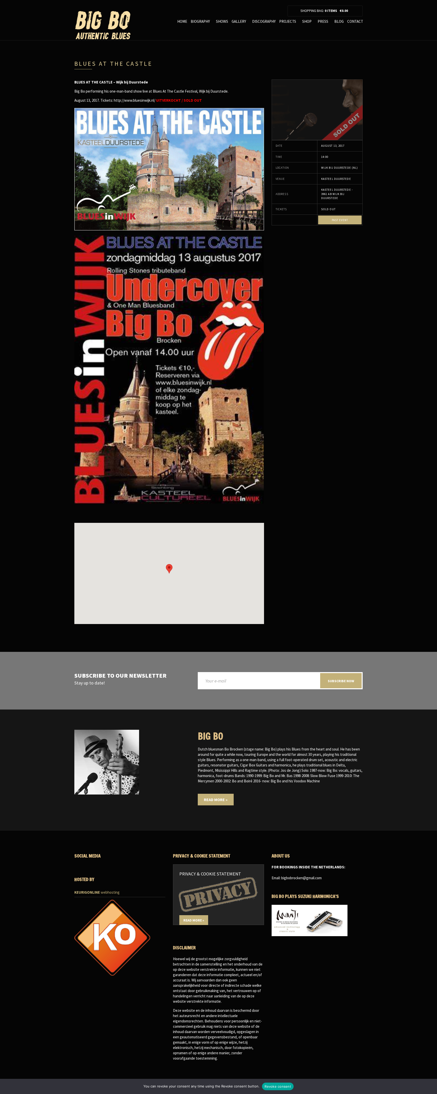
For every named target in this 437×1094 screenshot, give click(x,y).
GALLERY (239, 21)
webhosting (97, 892)
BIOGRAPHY (200, 21)
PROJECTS (287, 21)
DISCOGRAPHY (264, 21)
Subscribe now (341, 681)
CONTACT (355, 21)
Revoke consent (278, 1086)
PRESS (323, 21)
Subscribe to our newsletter (120, 675)
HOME (182, 21)
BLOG (339, 21)
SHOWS (222, 21)
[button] (169, 568)
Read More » (216, 799)
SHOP (307, 21)
